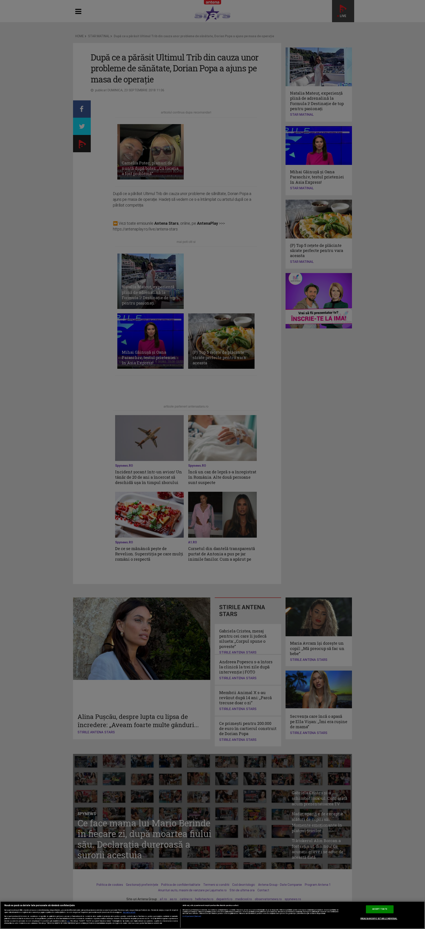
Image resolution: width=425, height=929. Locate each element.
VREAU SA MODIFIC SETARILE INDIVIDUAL (378, 918)
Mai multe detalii (129, 912)
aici (68, 921)
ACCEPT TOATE (379, 909)
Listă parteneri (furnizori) (192, 916)
